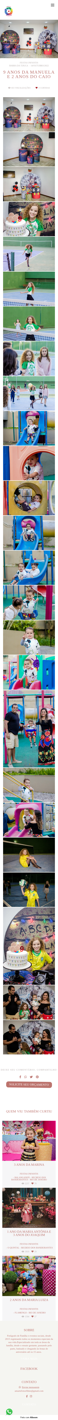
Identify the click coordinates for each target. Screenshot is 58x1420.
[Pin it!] (38, 124)
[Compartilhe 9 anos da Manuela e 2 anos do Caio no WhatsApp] (25, 1077)
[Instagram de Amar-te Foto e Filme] (31, 1396)
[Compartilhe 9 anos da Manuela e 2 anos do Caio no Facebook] (20, 1077)
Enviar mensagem (30, 1387)
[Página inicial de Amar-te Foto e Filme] (8, 11)
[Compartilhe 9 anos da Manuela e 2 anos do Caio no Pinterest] (37, 1077)
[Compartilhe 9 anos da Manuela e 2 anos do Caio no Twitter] (31, 1077)
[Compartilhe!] (29, 124)
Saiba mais (28, 1358)
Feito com (29, 1417)
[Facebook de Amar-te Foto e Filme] (27, 1396)
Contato (29, 1404)
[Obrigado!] (20, 124)
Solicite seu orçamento (29, 1084)
